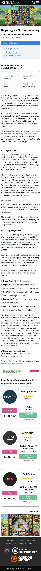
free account (31, 192)
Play (10, 410)
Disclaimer (30, 540)
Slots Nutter (7, 38)
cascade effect (7, 244)
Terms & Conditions (27, 543)
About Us (20, 540)
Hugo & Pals (13, 52)
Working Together (13, 55)
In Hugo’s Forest (12, 48)
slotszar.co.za (28, 568)
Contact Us (10, 540)
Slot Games (14, 8)
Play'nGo (4, 8)
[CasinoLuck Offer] (20, 373)
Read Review (10, 416)
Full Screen (33, 511)
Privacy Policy (11, 543)
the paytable (15, 217)
